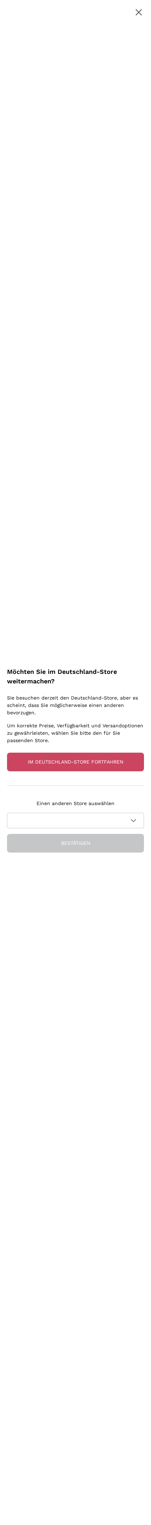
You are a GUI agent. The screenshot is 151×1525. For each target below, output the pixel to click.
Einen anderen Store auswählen (75, 803)
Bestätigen (75, 843)
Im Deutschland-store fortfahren (75, 762)
